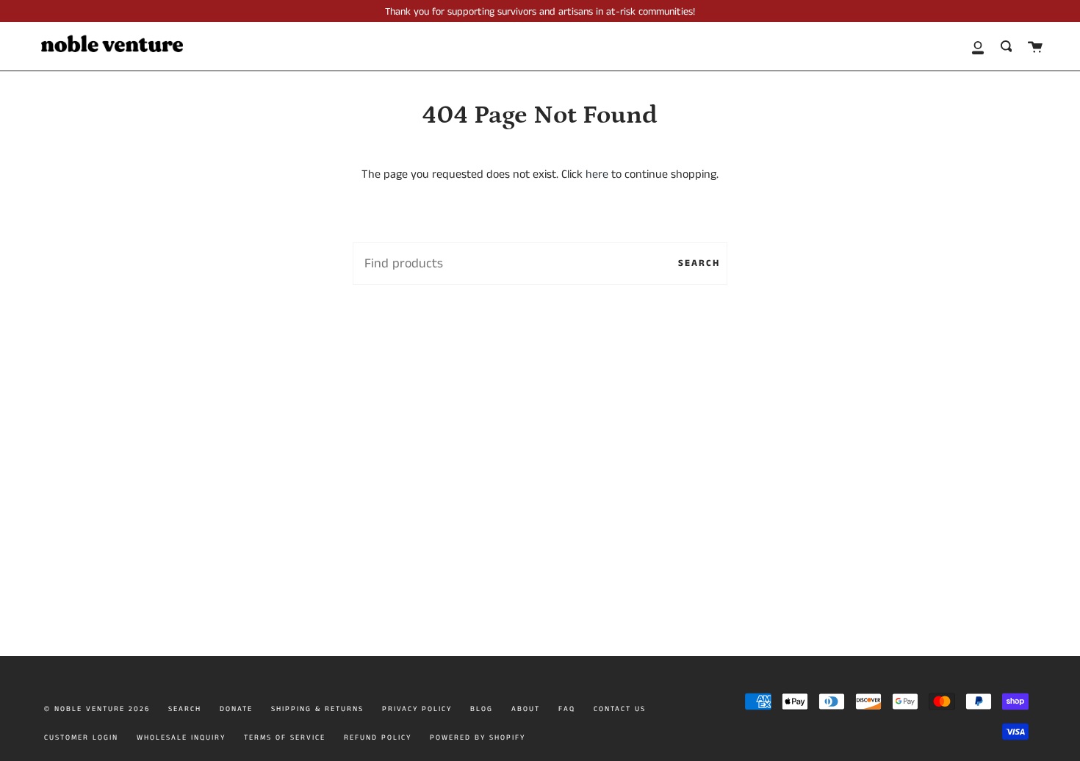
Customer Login (81, 737)
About (525, 709)
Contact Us (620, 709)
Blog (481, 709)
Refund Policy (377, 737)
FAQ (566, 709)
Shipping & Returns (317, 709)
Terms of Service (284, 737)
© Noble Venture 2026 (97, 709)
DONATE (236, 709)
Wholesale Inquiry (181, 737)
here (597, 174)
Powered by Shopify (477, 737)
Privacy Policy (417, 709)
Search (699, 263)
